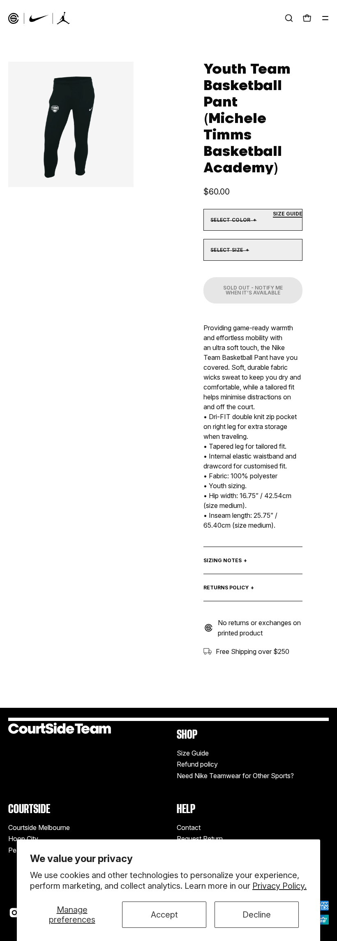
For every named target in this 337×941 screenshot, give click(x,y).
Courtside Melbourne (39, 827)
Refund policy (197, 764)
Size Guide (193, 753)
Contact (189, 827)
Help (186, 808)
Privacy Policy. (279, 886)
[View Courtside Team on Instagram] (14, 912)
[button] (288, 18)
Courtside (29, 808)
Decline (256, 915)
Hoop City (23, 838)
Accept (164, 915)
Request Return (200, 838)
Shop (187, 734)
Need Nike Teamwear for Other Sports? (235, 776)
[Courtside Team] (39, 18)
